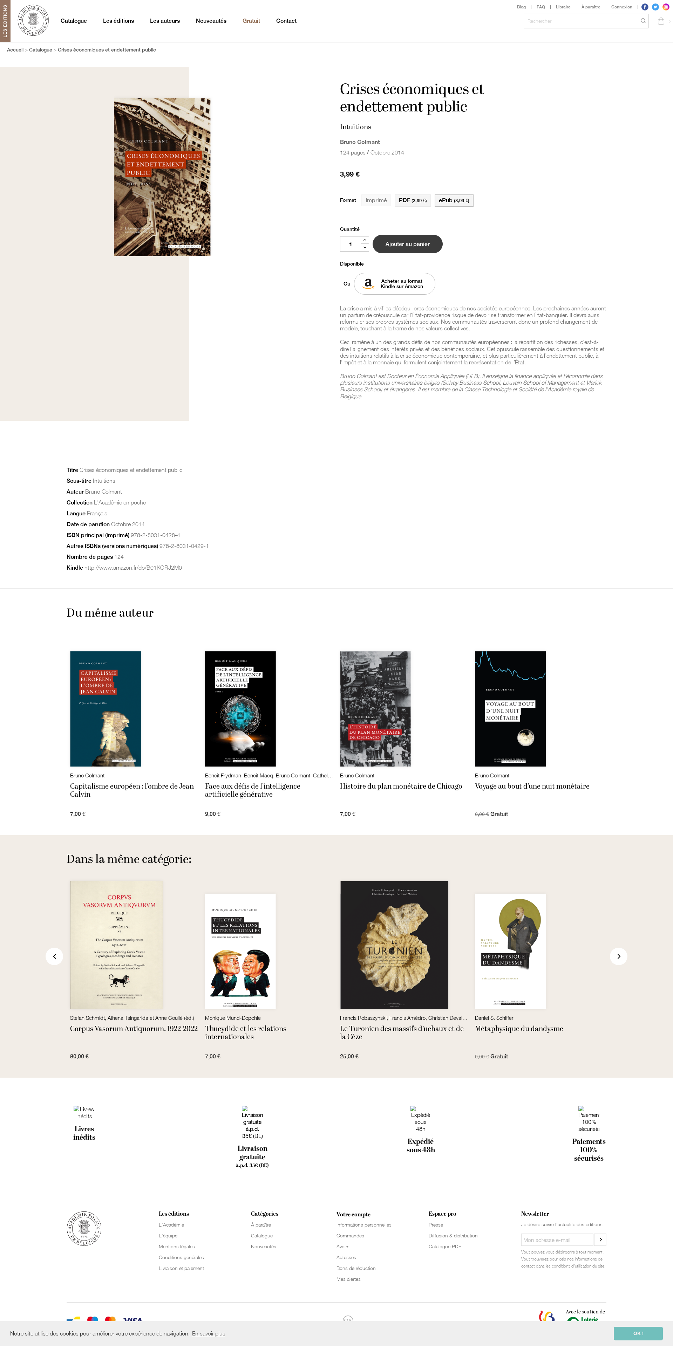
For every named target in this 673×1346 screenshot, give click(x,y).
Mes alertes (348, 1279)
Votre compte (353, 1214)
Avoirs (342, 1246)
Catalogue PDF (445, 1246)
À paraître (591, 7)
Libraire (563, 7)
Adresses (346, 1257)
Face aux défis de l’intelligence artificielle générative (252, 790)
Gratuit (251, 21)
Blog (521, 7)
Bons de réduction (356, 1268)
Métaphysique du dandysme (519, 1029)
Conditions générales (181, 1257)
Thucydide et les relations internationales (245, 1033)
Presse (436, 1225)
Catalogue (74, 21)
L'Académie (171, 1225)
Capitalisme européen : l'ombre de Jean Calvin (132, 790)
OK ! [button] (638, 1333)
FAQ (541, 7)
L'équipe (168, 1235)
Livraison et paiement (181, 1268)
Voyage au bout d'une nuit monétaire (532, 786)
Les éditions (118, 21)
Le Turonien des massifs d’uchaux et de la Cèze (402, 1033)
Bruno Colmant (360, 141)
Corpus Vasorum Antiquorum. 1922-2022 (134, 1029)
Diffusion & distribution (453, 1235)
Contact (286, 21)
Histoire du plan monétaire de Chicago (401, 786)
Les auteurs (165, 21)
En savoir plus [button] (208, 1333)
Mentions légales (177, 1246)
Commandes (350, 1235)
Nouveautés (211, 21)
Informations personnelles (364, 1225)
